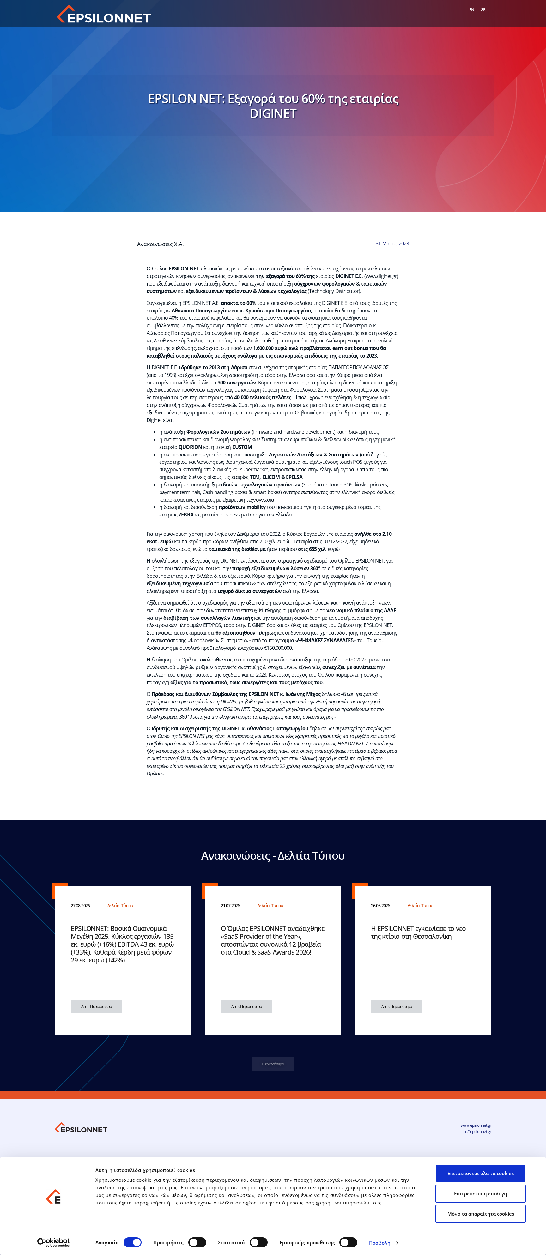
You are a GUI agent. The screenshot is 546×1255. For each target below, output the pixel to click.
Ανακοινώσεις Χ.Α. (160, 244)
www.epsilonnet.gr (476, 1125)
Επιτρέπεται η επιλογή (480, 1193)
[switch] (197, 1242)
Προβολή (380, 1243)
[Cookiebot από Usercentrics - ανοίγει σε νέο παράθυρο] (53, 1242)
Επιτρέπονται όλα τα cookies (480, 1173)
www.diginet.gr (381, 276)
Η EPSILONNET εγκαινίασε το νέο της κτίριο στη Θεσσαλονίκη (418, 932)
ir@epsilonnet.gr (477, 1131)
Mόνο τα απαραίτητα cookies (480, 1213)
